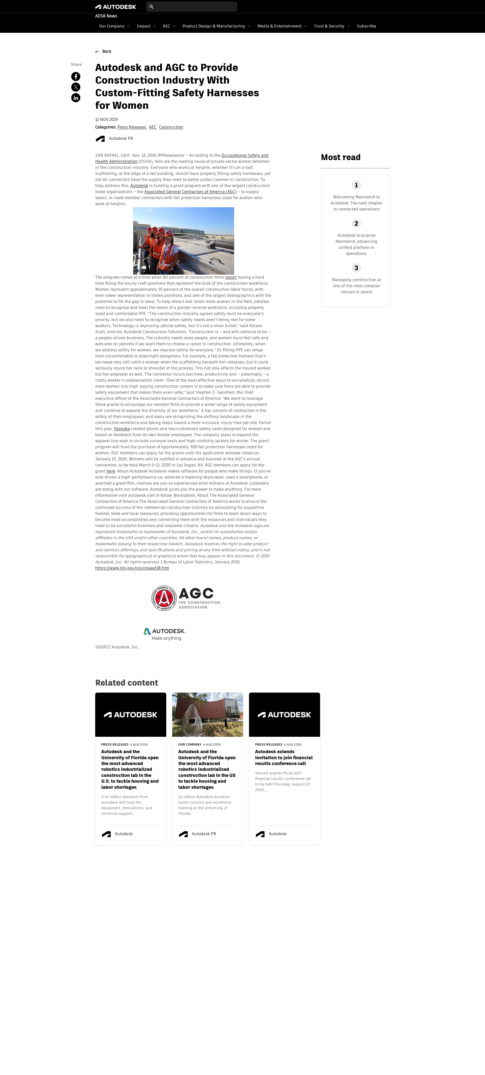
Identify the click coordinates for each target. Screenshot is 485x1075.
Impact (144, 26)
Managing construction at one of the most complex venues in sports (356, 286)
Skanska (122, 429)
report (231, 278)
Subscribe (366, 26)
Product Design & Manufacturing (213, 26)
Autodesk (139, 186)
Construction (171, 127)
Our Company (112, 26)
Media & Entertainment (279, 26)
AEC (166, 26)
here (111, 471)
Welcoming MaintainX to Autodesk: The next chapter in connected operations (356, 203)
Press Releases (132, 127)
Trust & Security (329, 26)
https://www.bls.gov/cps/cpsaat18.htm (132, 568)
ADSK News (106, 16)
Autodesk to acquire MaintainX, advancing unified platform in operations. (356, 244)
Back (106, 52)
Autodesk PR (120, 139)
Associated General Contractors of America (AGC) (190, 192)
